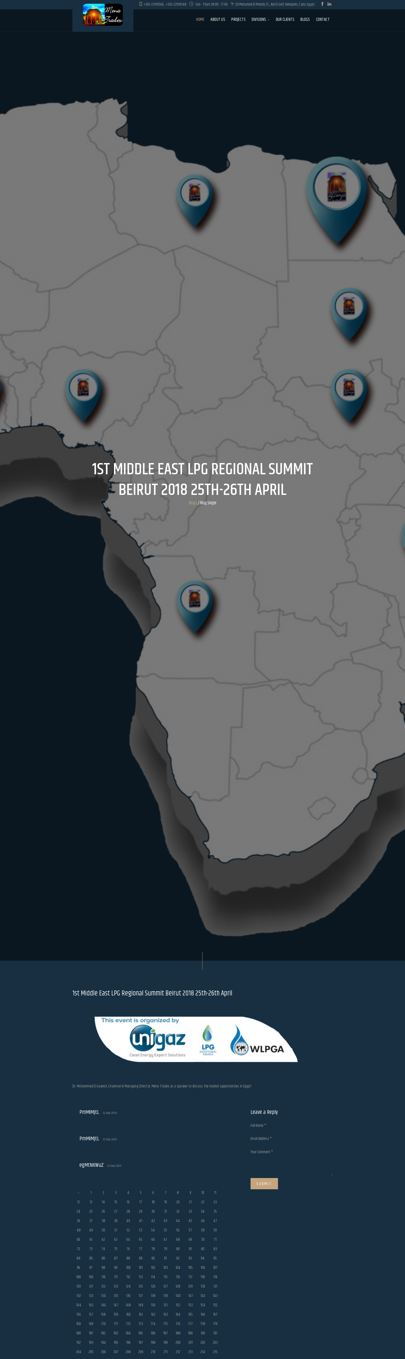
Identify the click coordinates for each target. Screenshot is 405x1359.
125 (141, 1286)
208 (128, 1352)
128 (178, 1286)
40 (128, 1221)
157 (91, 1314)
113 (141, 1277)
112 (128, 1277)
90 (153, 1258)
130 (203, 1286)
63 (115, 1240)
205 (91, 1352)
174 (153, 1324)
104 (178, 1268)
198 (153, 1343)
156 (78, 1314)
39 (115, 1221)
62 (103, 1240)
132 (78, 1296)
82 (203, 1249)
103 (165, 1268)
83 (215, 1249)
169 (91, 1324)
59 (215, 1230)
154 (202, 1305)
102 (153, 1268)
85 (91, 1258)
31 (165, 1211)
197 (141, 1343)
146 (103, 1305)
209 (140, 1352)
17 (140, 1202)
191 (215, 1333)
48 (79, 1230)
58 (203, 1230)
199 (165, 1343)
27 (115, 1211)
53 (140, 1230)
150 (153, 1305)
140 (178, 1296)
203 (215, 1343)
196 (128, 1343)
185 (140, 1333)
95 (215, 1258)
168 (78, 1324)
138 (153, 1296)
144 (78, 1305)
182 (103, 1333)
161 (141, 1314)
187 (165, 1333)
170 (103, 1324)
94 (203, 1258)
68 (178, 1240)
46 (203, 1221)
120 (78, 1286)
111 (116, 1277)
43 (165, 1221)
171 (116, 1324)
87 (116, 1258)
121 (91, 1286)
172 (128, 1324)
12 (78, 1202)
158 (103, 1314)
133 (91, 1296)
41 (140, 1221)
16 (128, 1202)
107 (215, 1268)
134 (103, 1296)
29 (140, 1211)
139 (165, 1296)
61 (91, 1240)
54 (153, 1230)
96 (78, 1268)
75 (115, 1249)
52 (128, 1230)
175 (165, 1324)
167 (215, 1314)
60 (78, 1240)
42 (153, 1221)
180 (78, 1333)
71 (215, 1240)
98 (103, 1268)
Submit (264, 1184)
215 (215, 1352)
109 (91, 1277)
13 (91, 1202)
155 (215, 1305)
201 (190, 1343)
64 (128, 1240)
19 (165, 1202)
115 (166, 1277)
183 (115, 1333)
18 (153, 1202)
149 (140, 1305)
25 (91, 1211)
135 (116, 1296)
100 (128, 1268)
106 (203, 1268)
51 (115, 1230)
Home (200, 19)
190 (203, 1333)
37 (91, 1221)
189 (190, 1333)
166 (203, 1314)
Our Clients (285, 19)
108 (78, 1277)
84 (79, 1258)
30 (153, 1211)
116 (178, 1277)
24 (78, 1211)
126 (153, 1286)
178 (202, 1324)
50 (103, 1230)
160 (128, 1314)
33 (190, 1211)
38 (103, 1221)
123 (116, 1286)
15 (115, 1202)
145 (91, 1305)
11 (215, 1193)
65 (140, 1240)
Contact (323, 19)
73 (91, 1249)
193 (91, 1343)
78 (153, 1249)
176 (178, 1324)
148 (128, 1305)
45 (190, 1221)
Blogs (305, 19)
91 (165, 1258)
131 (215, 1286)
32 (178, 1211)
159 (116, 1314)
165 (190, 1314)
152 (178, 1305)
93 (190, 1258)
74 (103, 1249)
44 (178, 1221)
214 (202, 1352)
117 (190, 1277)
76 (128, 1249)
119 (215, 1277)
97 (91, 1268)
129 (190, 1286)
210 (153, 1352)
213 (190, 1352)
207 (115, 1352)
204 (78, 1352)
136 (128, 1296)
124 (128, 1286)
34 (203, 1211)
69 (190, 1240)
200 (178, 1343)
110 (103, 1277)
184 (128, 1333)
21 (190, 1202)
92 (178, 1258)
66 (153, 1240)
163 (165, 1314)
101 (141, 1268)
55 (165, 1230)
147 (115, 1305)
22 (202, 1202)
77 (140, 1249)
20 (178, 1202)
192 (78, 1343)
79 (165, 1249)
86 (103, 1258)
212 (178, 1352)
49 (91, 1230)
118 (203, 1277)
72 (78, 1249)
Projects (238, 19)
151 (166, 1305)
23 (215, 1202)
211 (166, 1352)
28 (128, 1211)
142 (202, 1296)
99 (115, 1268)
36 (78, 1221)
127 (165, 1286)
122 (103, 1286)
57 (190, 1230)
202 (202, 1343)
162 (153, 1314)
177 (190, 1324)
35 (215, 1211)
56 (178, 1230)
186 (153, 1333)
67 (165, 1240)
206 (103, 1352)
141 (190, 1296)
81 (190, 1249)
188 (178, 1333)
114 (153, 1277)
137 (141, 1296)
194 (103, 1343)
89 (140, 1258)
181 (91, 1333)
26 (103, 1211)
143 (215, 1296)
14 (103, 1202)
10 (202, 1193)
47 (215, 1221)
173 (141, 1324)
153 (190, 1305)
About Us (217, 19)
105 (190, 1268)
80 (178, 1249)
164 (178, 1314)
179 (215, 1324)
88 (128, 1258)
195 (116, 1343)
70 (202, 1240)
